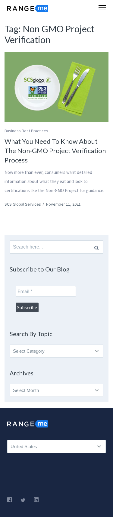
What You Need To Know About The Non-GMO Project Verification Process (55, 150)
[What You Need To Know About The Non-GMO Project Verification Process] (56, 87)
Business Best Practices (26, 130)
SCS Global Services (23, 204)
